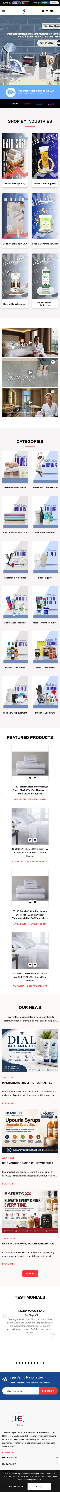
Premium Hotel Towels (15, 487)
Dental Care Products (15, 622)
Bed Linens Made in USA (15, 243)
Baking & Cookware (45, 712)
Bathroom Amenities (45, 532)
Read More (8, 1452)
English (44, 2)
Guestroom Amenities (15, 577)
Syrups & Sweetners (15, 667)
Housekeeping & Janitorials (45, 303)
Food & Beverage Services (45, 243)
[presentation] (16, 824)
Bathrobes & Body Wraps (45, 487)
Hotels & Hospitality (15, 183)
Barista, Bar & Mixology (15, 304)
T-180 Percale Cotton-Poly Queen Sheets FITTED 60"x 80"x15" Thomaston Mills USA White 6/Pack (30, 914)
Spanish (54, 2)
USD (18, 3)
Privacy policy (16, 1486)
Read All (30, 1273)
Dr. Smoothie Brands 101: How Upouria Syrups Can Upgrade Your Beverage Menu (27, 1163)
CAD (27, 3)
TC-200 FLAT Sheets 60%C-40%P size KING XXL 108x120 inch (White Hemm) (30, 852)
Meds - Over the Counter (45, 622)
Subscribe (48, 1390)
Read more (7, 1103)
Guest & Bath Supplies (45, 183)
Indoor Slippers (45, 577)
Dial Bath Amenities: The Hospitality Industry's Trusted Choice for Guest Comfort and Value (27, 1083)
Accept (39, 1486)
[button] (6, 80)
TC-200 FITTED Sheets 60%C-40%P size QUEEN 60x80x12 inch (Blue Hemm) (30, 977)
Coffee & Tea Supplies (45, 667)
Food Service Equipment (15, 712)
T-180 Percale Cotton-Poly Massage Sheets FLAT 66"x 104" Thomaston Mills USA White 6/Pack (30, 790)
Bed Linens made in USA (15, 532)
